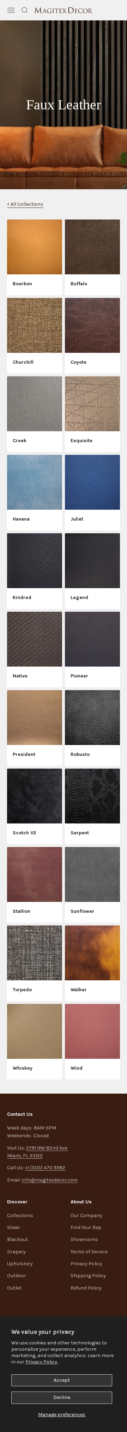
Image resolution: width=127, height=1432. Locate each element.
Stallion (21, 911)
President (24, 754)
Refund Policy (86, 1288)
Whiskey (22, 1068)
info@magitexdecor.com (50, 1180)
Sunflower (83, 911)
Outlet (14, 1288)
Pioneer (79, 676)
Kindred (22, 597)
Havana (21, 519)
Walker (79, 990)
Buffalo (79, 284)
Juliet (77, 519)
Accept (62, 1380)
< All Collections (25, 204)
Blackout (17, 1239)
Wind (77, 1068)
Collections (20, 1215)
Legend (79, 597)
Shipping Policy (88, 1276)
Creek (19, 441)
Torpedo (22, 990)
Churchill (23, 362)
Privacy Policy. (41, 1362)
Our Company (86, 1215)
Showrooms (84, 1239)
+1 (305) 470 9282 (45, 1168)
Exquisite (81, 441)
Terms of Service (89, 1252)
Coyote (78, 362)
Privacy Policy (86, 1264)
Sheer (13, 1227)
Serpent (80, 833)
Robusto (80, 754)
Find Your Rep (86, 1227)
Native (20, 676)
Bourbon (22, 284)
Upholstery (20, 1264)
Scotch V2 (24, 833)
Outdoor (16, 1276)
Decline (61, 1397)
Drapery (16, 1252)
